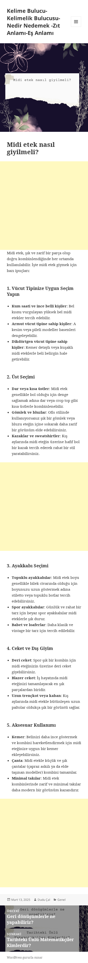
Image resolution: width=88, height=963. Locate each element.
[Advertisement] (44, 205)
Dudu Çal (44, 900)
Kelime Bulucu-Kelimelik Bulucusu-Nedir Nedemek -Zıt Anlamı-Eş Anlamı (33, 21)
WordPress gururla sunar (25, 957)
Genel (61, 900)
